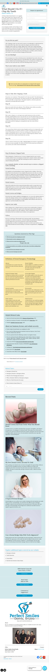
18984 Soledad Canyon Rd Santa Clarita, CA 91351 (29, 3)
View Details (17, 349)
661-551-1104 (27, 141)
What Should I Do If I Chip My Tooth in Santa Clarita (28, 85)
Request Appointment (24, 584)
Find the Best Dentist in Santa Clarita (15, 560)
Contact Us (24, 595)
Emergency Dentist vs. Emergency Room (16, 373)
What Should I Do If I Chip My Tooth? (18, 358)
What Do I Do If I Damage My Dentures (15, 375)
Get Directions (24, 573)
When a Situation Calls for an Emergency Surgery (17, 377)
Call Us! (45, 3)
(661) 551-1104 (5, 21)
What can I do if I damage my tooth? (14, 251)
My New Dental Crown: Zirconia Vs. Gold (19, 462)
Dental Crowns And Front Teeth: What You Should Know (22, 425)
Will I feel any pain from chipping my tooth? (16, 236)
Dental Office (9, 558)
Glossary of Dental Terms (28, 318)
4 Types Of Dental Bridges (14, 499)
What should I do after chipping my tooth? (16, 239)
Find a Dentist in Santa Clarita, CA (14, 383)
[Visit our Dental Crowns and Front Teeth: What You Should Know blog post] (21, 423)
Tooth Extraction (10, 555)
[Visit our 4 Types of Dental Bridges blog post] (23, 497)
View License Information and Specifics (25, 341)
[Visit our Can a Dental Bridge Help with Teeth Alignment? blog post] (23, 533)
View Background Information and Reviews (22, 347)
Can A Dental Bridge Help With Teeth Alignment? (22, 535)
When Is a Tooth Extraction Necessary (15, 380)
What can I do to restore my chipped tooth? (16, 241)
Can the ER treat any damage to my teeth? (16, 249)
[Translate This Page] (4, 670)
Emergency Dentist (11, 553)
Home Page (32, 320)
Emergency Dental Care (12, 371)
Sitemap (10, 658)
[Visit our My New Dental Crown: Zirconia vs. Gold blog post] (23, 461)
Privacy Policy (6, 658)
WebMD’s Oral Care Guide (16, 322)
